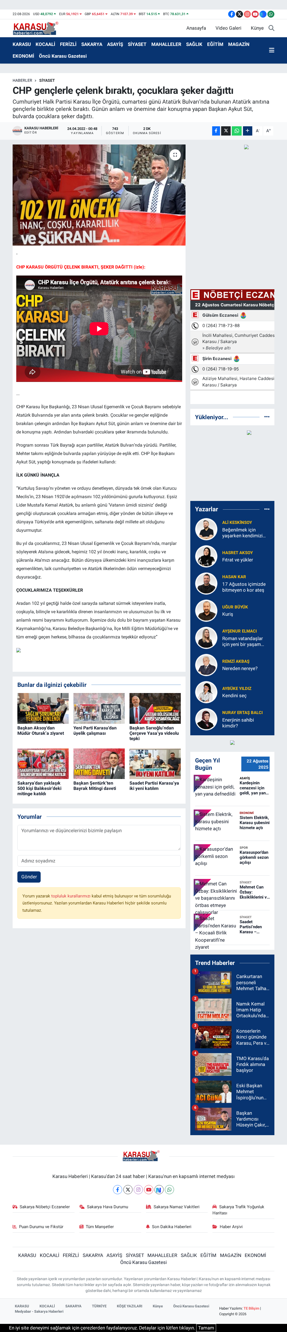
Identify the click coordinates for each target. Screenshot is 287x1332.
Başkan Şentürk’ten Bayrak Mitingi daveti (94, 785)
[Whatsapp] (169, 1189)
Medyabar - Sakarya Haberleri (39, 1311)
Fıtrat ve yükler (237, 560)
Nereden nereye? (240, 668)
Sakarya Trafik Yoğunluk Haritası (238, 1210)
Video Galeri (228, 28)
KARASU (22, 44)
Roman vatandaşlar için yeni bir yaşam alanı (242, 642)
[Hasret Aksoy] (206, 556)
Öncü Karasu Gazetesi (63, 56)
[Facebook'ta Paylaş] (216, 131)
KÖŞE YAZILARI (129, 1306)
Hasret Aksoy (237, 552)
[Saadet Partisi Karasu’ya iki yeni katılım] (155, 763)
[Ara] (271, 28)
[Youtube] (148, 1189)
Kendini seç (234, 695)
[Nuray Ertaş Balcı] (206, 719)
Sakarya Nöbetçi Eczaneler (45, 1206)
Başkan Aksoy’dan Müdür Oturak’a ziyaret (40, 730)
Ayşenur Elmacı (239, 631)
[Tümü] (267, 417)
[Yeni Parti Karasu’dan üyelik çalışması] (99, 708)
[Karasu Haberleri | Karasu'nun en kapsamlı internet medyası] (38, 28)
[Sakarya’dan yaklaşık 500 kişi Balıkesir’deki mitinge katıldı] (43, 763)
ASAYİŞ (115, 44)
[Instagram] (138, 1189)
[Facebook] (117, 1189)
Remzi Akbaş (235, 661)
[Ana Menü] (271, 50)
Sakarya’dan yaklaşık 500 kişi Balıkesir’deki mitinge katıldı (39, 788)
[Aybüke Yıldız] (206, 691)
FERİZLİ (68, 44)
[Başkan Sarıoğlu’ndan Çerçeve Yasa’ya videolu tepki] (155, 708)
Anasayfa (196, 28)
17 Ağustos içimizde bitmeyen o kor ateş (244, 587)
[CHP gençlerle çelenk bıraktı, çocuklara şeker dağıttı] (99, 195)
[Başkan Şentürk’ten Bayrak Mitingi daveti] (99, 763)
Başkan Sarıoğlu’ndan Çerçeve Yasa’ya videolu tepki (154, 733)
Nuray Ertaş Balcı (242, 712)
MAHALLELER (166, 44)
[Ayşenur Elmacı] (206, 637)
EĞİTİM (215, 44)
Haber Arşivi (231, 1226)
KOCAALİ (45, 44)
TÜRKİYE (99, 1306)
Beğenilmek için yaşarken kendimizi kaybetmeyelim (242, 533)
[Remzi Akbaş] (206, 664)
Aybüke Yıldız (236, 688)
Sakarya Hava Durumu (107, 1206)
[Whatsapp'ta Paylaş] (237, 131)
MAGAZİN (238, 44)
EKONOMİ (23, 56)
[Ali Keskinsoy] (206, 528)
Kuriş (227, 614)
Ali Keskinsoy (237, 522)
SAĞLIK (194, 44)
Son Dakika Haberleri (171, 1226)
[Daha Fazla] (247, 131)
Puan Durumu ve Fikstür (41, 1226)
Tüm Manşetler (100, 1226)
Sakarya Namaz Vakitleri (177, 1206)
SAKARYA (91, 44)
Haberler (22, 80)
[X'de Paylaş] (226, 131)
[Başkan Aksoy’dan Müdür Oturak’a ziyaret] (43, 708)
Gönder (29, 877)
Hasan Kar (234, 576)
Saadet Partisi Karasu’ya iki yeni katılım (154, 785)
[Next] (159, 1189)
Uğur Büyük (235, 607)
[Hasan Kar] (206, 583)
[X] (128, 1189)
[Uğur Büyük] (206, 610)
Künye (257, 28)
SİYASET (137, 44)
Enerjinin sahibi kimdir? (238, 723)
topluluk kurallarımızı (71, 896)
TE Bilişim (251, 1308)
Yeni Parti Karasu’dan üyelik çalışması (95, 730)
